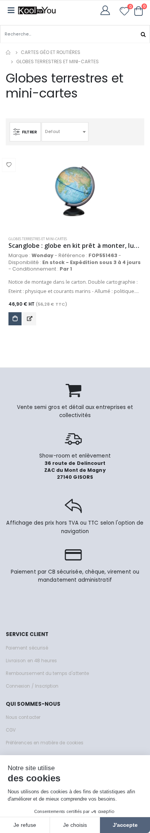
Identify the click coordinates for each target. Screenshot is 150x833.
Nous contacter (23, 717)
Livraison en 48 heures (31, 661)
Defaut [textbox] (52, 132)
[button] (138, 10)
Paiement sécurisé (27, 648)
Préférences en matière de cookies (44, 743)
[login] (107, 10)
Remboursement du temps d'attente (47, 673)
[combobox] (65, 131)
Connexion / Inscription (32, 686)
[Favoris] (124, 12)
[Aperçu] (29, 318)
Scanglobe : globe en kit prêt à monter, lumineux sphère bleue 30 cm (75, 246)
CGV (11, 730)
